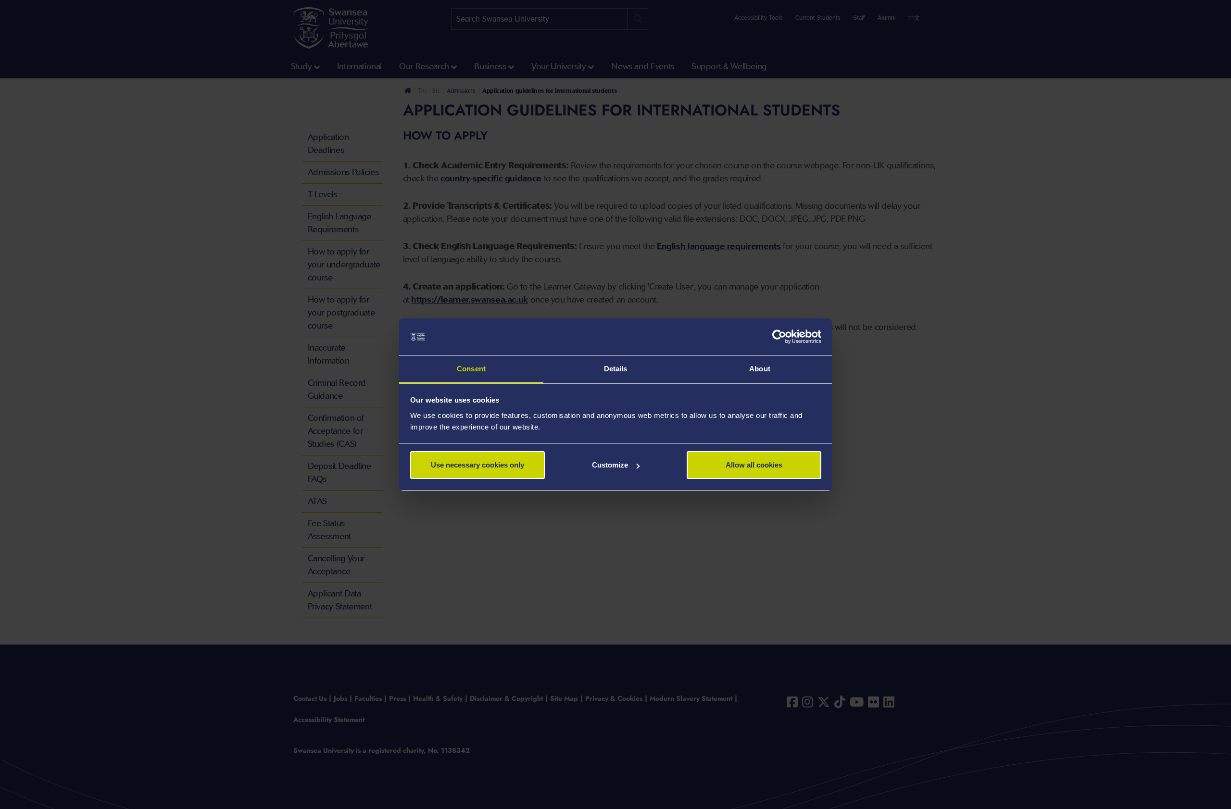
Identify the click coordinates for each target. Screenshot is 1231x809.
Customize (610, 465)
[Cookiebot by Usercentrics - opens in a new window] (779, 337)
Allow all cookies (754, 465)
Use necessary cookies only (477, 465)
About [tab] (759, 369)
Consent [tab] (471, 369)
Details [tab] (616, 369)
